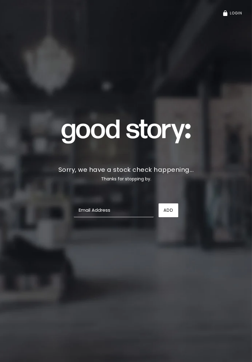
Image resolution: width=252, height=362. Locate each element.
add (168, 210)
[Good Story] (126, 131)
